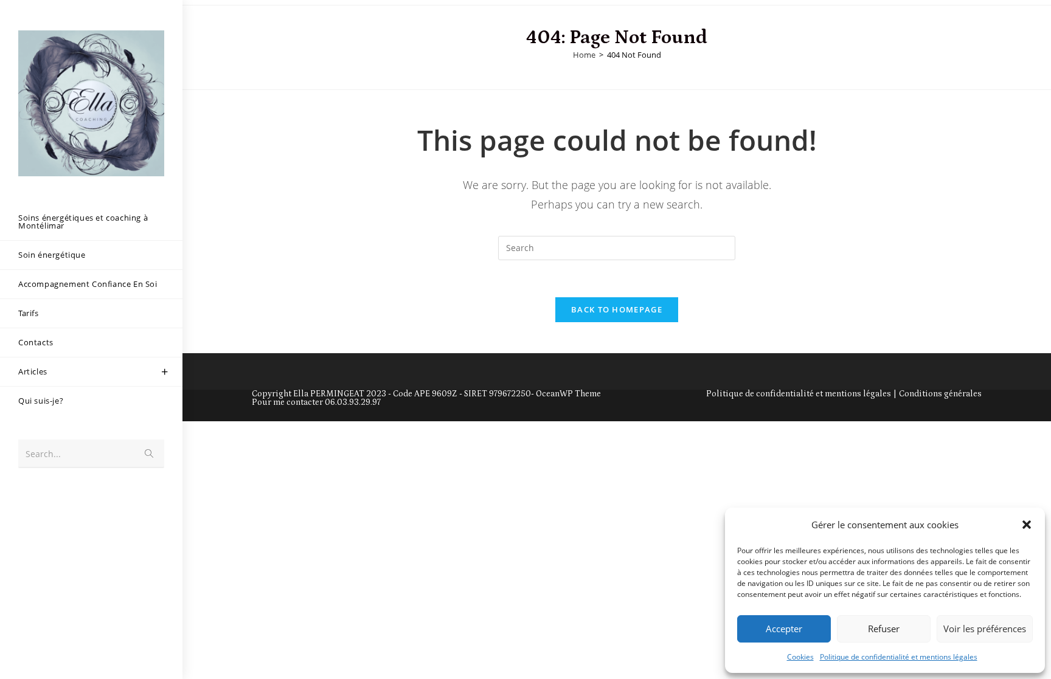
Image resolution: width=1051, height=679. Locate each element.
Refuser (884, 628)
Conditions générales (940, 394)
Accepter (784, 628)
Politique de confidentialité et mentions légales (898, 657)
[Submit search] (149, 453)
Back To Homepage (616, 309)
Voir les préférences (984, 628)
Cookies (800, 657)
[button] (1027, 525)
